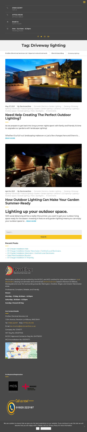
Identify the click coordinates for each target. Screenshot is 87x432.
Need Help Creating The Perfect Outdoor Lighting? (38, 116)
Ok (38, 428)
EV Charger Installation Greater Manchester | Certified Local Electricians (34, 251)
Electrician (16, 109)
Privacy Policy (45, 428)
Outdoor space (10, 111)
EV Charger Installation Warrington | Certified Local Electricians (30, 253)
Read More (10, 138)
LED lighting (66, 109)
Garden (37, 109)
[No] (84, 426)
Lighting (75, 109)
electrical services (49, 282)
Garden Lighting (55, 106)
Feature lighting (27, 109)
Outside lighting (23, 111)
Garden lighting (46, 109)
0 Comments (51, 111)
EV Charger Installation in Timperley (20, 258)
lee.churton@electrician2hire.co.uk (23, 326)
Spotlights (40, 111)
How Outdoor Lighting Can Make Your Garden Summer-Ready (42, 201)
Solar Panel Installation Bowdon (19, 255)
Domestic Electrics (41, 106)
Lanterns (57, 109)
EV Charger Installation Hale (17, 249)
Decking (67, 106)
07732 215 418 (28, 323)
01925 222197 (13, 323)
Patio (33, 111)
